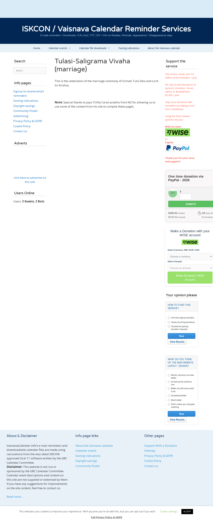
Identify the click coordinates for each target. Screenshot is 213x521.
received (176, 217)
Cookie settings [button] (168, 511)
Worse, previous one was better (182, 376)
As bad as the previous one (181, 383)
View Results (177, 341)
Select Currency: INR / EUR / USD (183, 250)
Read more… (15, 496)
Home (36, 48)
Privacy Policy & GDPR (27, 121)
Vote (181, 336)
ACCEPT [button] (187, 511)
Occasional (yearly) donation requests (180, 327)
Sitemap (149, 450)
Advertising (20, 116)
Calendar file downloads (92, 48)
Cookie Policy (22, 126)
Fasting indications (128, 48)
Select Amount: (175, 261)
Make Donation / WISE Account (190, 277)
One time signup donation (182, 317)
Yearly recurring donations (183, 322)
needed (176, 213)
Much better (176, 399)
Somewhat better (178, 395)
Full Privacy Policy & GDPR (106, 517)
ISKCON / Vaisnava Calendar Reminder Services (106, 29)
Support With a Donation (160, 445)
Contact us (20, 131)
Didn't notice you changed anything (183, 405)
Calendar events (58, 48)
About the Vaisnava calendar (164, 48)
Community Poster (25, 111)
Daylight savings (24, 106)
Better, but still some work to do (182, 389)
